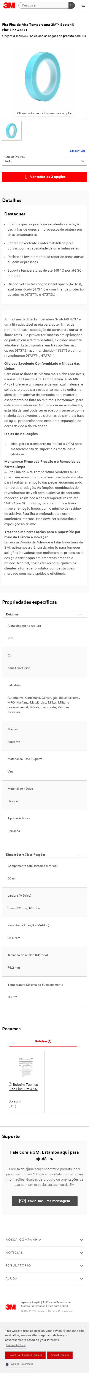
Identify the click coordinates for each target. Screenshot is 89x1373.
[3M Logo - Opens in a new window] (9, 5)
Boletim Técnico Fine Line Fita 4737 (23, 1087)
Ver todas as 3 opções (48, 177)
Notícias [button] (14, 1253)
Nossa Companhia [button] (23, 1240)
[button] (19, 1364)
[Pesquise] (71, 5)
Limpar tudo (78, 150)
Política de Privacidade (57, 1302)
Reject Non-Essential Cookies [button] (25, 1355)
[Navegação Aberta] (83, 5)
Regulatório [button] (18, 1265)
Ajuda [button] (11, 1278)
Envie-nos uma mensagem (49, 1201)
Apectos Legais (30, 1302)
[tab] (43, 1042)
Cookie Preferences (33, 1306)
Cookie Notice (15, 1345)
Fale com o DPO (58, 1306)
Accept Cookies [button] (60, 1355)
